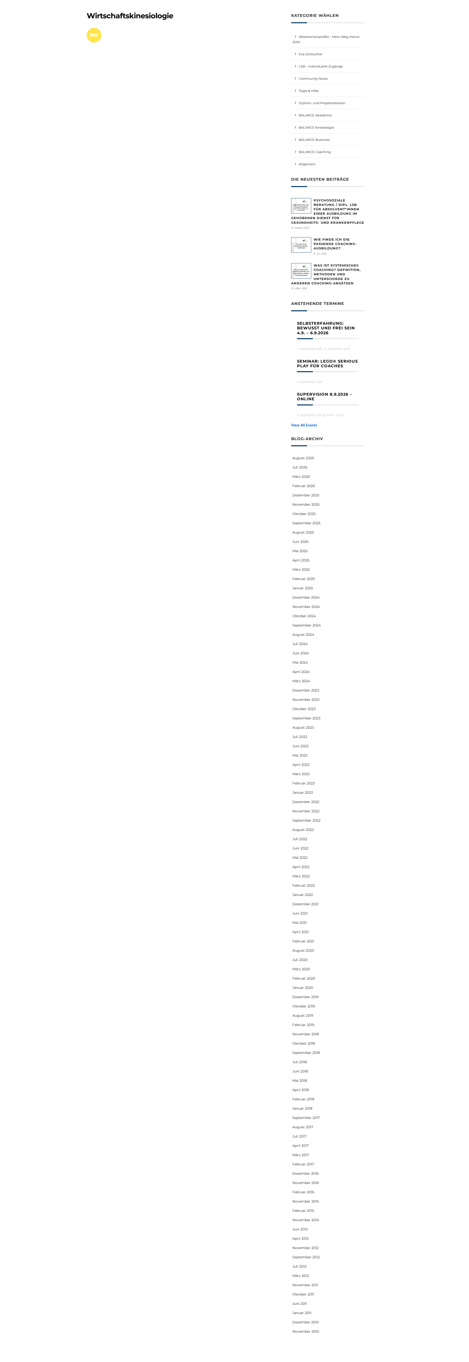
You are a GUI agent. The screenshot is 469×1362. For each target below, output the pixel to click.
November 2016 (305, 1183)
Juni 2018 (300, 1071)
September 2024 (306, 625)
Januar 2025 (302, 588)
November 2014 (305, 1220)
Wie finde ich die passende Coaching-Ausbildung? (335, 243)
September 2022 (306, 820)
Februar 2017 (303, 1164)
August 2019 (302, 1015)
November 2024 (306, 606)
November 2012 (305, 1248)
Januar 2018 (302, 1108)
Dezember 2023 (305, 690)
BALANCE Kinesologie (316, 127)
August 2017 (302, 1127)
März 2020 (301, 969)
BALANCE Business (314, 140)
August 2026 (303, 458)
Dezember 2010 (305, 1322)
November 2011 (305, 1285)
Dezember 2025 (305, 495)
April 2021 (300, 932)
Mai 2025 (300, 551)
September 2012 (306, 1257)
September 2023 (306, 718)
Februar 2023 (303, 783)
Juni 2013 (300, 1229)
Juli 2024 (300, 644)
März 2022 (301, 876)
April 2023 (300, 764)
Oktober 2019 (303, 1006)
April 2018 (300, 1090)
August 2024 (303, 634)
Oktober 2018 (303, 1043)
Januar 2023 (302, 792)
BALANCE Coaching (315, 152)
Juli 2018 (299, 1062)
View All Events (304, 425)
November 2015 (305, 1201)
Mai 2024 (300, 662)
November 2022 (306, 811)
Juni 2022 (300, 848)
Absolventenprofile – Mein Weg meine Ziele (326, 39)
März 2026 (301, 476)
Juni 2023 (300, 746)
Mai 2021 (299, 922)
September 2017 (306, 1118)
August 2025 (303, 532)
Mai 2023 (300, 755)
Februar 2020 (303, 978)
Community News (313, 78)
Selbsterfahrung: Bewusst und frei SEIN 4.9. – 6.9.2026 (326, 328)
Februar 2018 (303, 1099)
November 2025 (306, 504)
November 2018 (305, 1034)
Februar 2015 (303, 1210)
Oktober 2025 (304, 514)
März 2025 (301, 569)
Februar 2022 (303, 885)
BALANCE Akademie (315, 115)
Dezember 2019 (305, 997)
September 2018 (306, 1052)
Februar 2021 (303, 941)
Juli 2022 (299, 839)
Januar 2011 (301, 1313)
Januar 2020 (302, 987)
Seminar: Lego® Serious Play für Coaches (327, 363)
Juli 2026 (300, 467)
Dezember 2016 (305, 1173)
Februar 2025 (303, 579)
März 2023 (301, 774)
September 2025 (306, 523)
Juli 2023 (299, 737)
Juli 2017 (299, 1136)
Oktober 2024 (304, 616)
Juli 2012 (299, 1266)
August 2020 (303, 950)
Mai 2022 (300, 857)
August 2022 (303, 829)
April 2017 (300, 1145)
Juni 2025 (300, 541)
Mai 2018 (299, 1080)
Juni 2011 (299, 1303)
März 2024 (301, 681)
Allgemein (307, 164)
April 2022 (300, 867)
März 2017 (300, 1155)
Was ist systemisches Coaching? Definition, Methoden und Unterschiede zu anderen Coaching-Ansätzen (326, 274)
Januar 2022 (302, 895)
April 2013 (300, 1238)
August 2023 (303, 727)
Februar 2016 (303, 1192)
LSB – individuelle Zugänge (321, 66)
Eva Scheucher (310, 54)
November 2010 (305, 1331)
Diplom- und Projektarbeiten (322, 103)
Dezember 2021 (305, 904)
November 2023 (306, 699)
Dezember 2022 (305, 802)
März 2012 (300, 1275)
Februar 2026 (303, 486)
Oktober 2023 (304, 709)
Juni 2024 (300, 653)
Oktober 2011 (303, 1294)
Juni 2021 (300, 913)
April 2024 (301, 672)
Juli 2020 (300, 960)
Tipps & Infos (309, 91)
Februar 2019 (303, 1025)
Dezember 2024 (306, 597)
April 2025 (300, 560)
